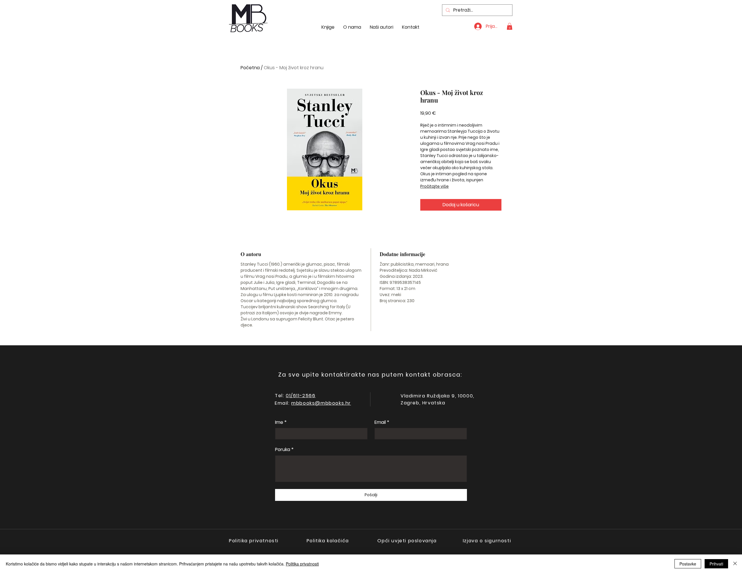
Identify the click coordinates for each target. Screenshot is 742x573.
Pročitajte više (434, 186)
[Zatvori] (735, 563)
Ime (281, 422)
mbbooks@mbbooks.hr (321, 403)
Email (381, 422)
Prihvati (716, 564)
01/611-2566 (301, 395)
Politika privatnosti (302, 564)
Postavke (687, 564)
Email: (283, 403)
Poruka (284, 449)
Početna (250, 67)
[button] (509, 26)
